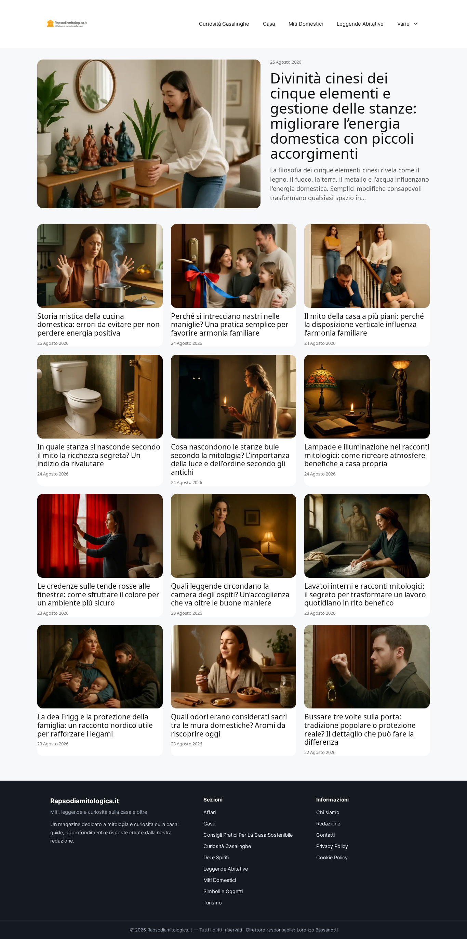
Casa (269, 24)
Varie (403, 24)
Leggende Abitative (360, 24)
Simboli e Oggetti (223, 891)
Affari (209, 812)
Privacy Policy (332, 846)
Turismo (212, 903)
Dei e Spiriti (216, 858)
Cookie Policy (332, 858)
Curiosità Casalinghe (224, 24)
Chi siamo (327, 812)
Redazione (328, 824)
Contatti (325, 835)
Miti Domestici (306, 24)
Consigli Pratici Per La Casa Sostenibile (248, 835)
